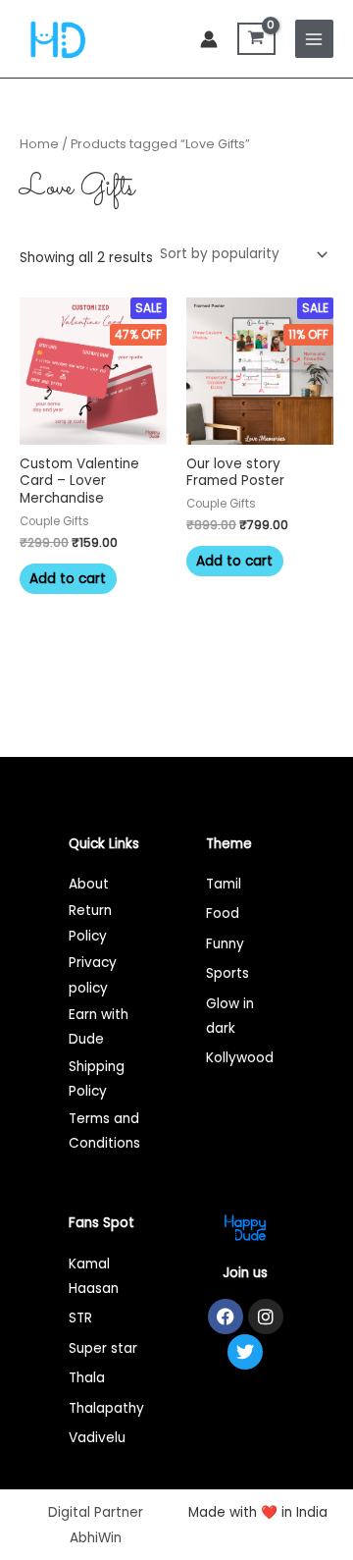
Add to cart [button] (67, 578)
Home (39, 143)
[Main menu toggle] (314, 39)
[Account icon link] (209, 39)
